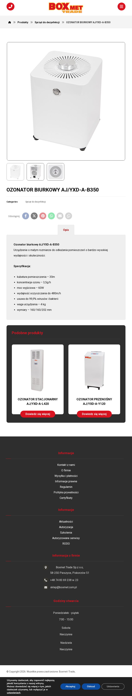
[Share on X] (34, 215)
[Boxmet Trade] (9, 22)
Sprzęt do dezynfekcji (35, 202)
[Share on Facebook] (25, 215)
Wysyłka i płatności (66, 476)
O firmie (66, 470)
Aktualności (66, 521)
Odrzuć (91, 686)
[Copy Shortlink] (68, 215)
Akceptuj (70, 686)
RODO (66, 543)
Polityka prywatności (66, 492)
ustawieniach (13, 692)
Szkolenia (66, 532)
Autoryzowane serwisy (66, 538)
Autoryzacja (66, 527)
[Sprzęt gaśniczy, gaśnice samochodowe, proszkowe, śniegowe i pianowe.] (66, 8)
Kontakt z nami (66, 465)
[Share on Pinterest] (42, 215)
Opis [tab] (66, 230)
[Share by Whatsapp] (51, 215)
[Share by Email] (60, 215)
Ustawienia (113, 686)
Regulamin (66, 487)
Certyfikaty (66, 498)
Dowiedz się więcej (37, 414)
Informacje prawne (66, 481)
